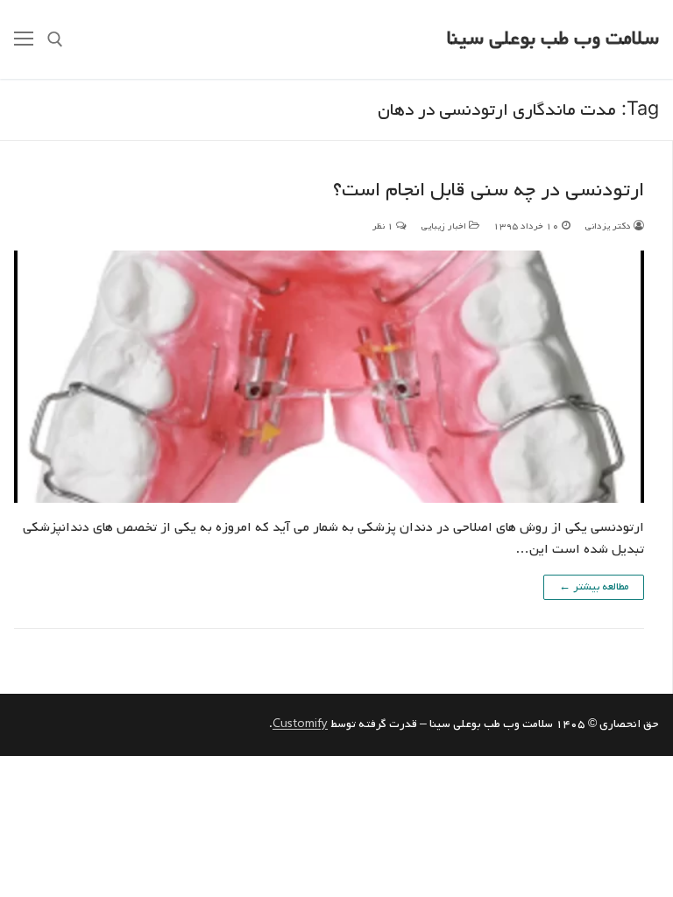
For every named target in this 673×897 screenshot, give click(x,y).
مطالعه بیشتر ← (593, 587)
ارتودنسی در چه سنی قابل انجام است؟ (488, 190)
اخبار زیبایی (445, 226)
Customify (300, 724)
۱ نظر (384, 226)
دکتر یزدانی (609, 226)
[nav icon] (23, 39)
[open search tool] (55, 39)
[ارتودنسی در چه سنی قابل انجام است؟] (329, 377)
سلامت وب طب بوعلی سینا (553, 39)
